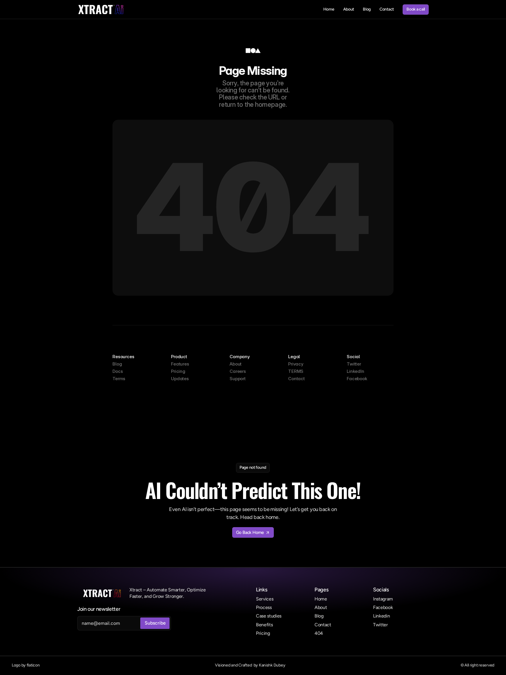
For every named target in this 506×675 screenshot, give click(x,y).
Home (320, 599)
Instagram (383, 599)
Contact (322, 624)
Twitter (380, 624)
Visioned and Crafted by (250, 665)
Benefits (264, 624)
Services (264, 599)
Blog (319, 616)
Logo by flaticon (26, 665)
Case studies (268, 616)
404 (318, 633)
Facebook (383, 607)
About (320, 607)
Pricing (263, 633)
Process (264, 607)
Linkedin (381, 616)
